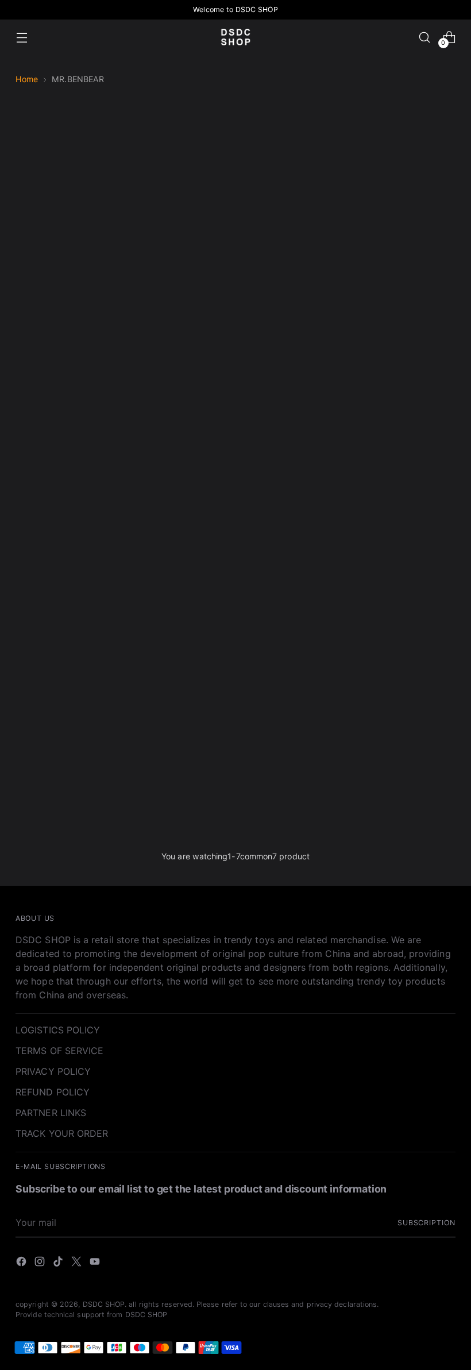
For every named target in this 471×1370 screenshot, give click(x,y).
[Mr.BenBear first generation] (67, 689)
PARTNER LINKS (51, 1112)
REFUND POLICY (53, 1092)
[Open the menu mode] (21, 37)
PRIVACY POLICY (53, 1071)
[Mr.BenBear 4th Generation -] (179, 427)
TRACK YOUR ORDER (62, 1133)
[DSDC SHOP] (235, 37)
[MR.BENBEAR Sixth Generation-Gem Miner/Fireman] (292, 689)
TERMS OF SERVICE (59, 1050)
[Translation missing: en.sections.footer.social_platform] (22, 1263)
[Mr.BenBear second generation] (404, 427)
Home (27, 79)
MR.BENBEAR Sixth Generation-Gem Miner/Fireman (291, 795)
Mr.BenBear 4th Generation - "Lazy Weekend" (179, 533)
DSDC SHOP (104, 1304)
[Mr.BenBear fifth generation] (67, 427)
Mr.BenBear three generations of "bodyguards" (291, 533)
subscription (426, 1222)
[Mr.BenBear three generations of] (292, 427)
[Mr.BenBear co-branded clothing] (179, 689)
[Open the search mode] (425, 37)
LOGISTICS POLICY (58, 1030)
